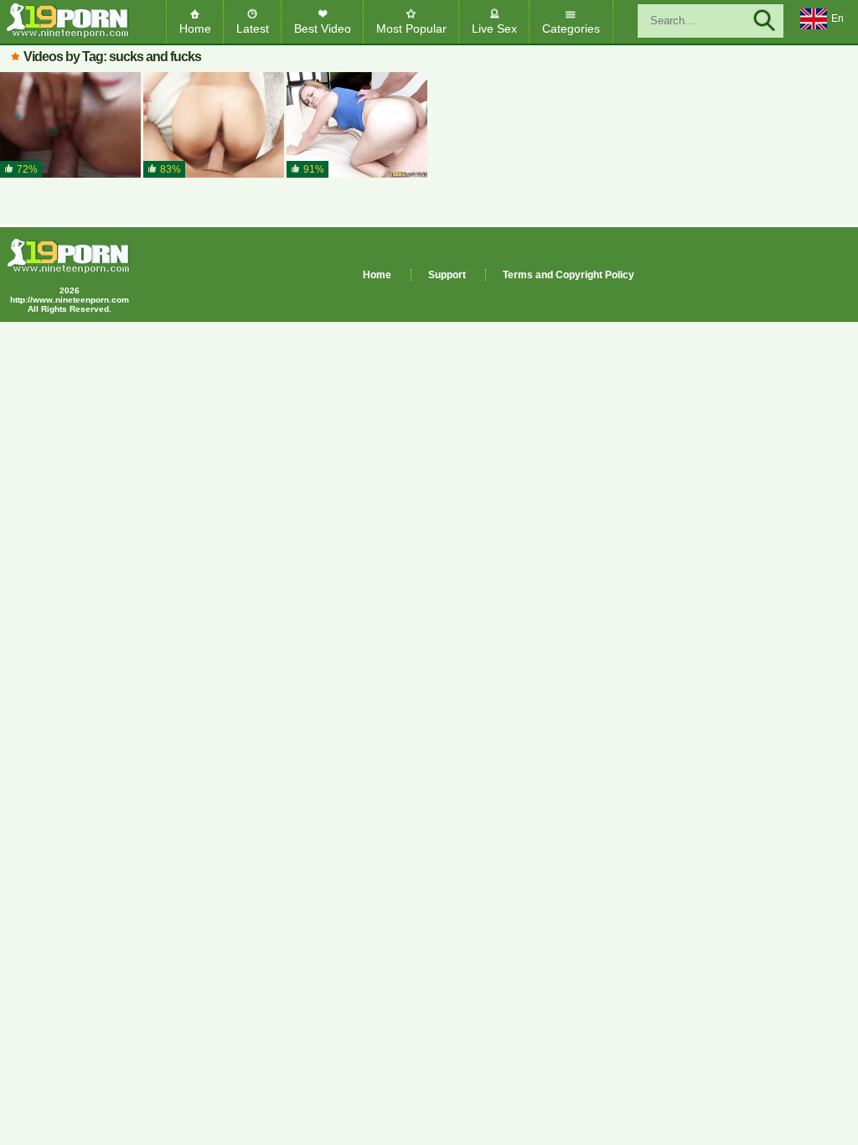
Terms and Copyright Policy (568, 275)
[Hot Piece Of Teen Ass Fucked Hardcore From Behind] (213, 125)
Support (447, 275)
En (837, 18)
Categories (571, 28)
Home (195, 28)
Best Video (322, 28)
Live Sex (494, 28)
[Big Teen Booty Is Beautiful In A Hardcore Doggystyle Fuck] (357, 125)
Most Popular (411, 28)
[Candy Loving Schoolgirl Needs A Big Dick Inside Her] (70, 125)
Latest (252, 28)
